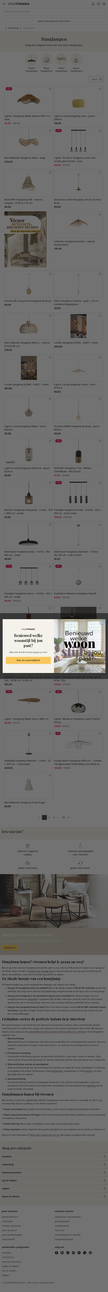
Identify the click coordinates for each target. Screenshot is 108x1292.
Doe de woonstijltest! (28, 660)
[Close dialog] (102, 622)
